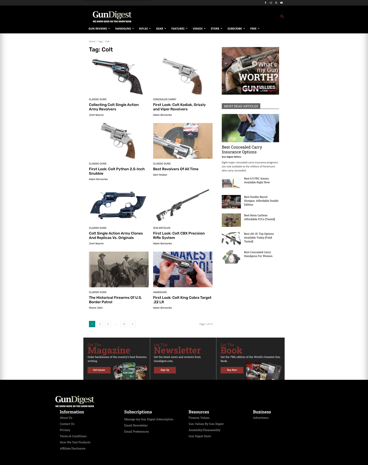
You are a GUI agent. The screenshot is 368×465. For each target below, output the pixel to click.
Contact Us (67, 424)
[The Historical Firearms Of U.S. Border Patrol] (119, 269)
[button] (215, 16)
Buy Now (232, 370)
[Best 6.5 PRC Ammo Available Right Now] (231, 183)
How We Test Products (75, 442)
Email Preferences (136, 432)
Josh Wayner (96, 115)
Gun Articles (161, 228)
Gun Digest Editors (231, 156)
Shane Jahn (96, 307)
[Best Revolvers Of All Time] (183, 141)
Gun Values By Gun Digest (206, 424)
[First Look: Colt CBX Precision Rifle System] (183, 205)
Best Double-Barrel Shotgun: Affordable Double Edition (261, 200)
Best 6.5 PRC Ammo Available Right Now (257, 180)
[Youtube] (281, 3)
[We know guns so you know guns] (112, 16)
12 (124, 324)
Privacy (65, 430)
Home (92, 41)
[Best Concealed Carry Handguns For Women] (231, 257)
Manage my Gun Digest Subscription (148, 419)
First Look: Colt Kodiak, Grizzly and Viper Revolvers (179, 106)
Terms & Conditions (73, 436)
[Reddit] (271, 3)
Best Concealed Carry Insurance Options (242, 149)
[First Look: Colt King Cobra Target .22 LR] (183, 269)
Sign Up (165, 370)
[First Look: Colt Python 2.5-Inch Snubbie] (119, 141)
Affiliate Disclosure (72, 448)
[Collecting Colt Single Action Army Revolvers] (119, 76)
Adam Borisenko (162, 115)
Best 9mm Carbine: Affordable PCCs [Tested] (259, 217)
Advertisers (261, 418)
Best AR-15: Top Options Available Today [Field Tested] (259, 237)
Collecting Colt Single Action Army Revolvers (114, 106)
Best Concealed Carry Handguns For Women (258, 254)
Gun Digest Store (200, 436)
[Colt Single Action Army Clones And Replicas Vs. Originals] (119, 205)
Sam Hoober (160, 174)
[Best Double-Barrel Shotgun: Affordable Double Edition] (231, 201)
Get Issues (99, 370)
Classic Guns (97, 99)
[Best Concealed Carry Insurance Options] (250, 128)
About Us (66, 418)
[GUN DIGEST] (184, 401)
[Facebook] (265, 3)
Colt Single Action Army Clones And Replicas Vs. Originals (116, 235)
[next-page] (132, 324)
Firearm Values (199, 418)
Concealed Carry (164, 99)
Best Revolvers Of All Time (176, 169)
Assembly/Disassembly (204, 430)
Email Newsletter (136, 425)
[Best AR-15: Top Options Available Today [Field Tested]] (231, 238)
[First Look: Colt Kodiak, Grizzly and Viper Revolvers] (183, 76)
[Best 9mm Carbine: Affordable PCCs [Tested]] (231, 220)
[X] (276, 3)
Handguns (160, 292)
